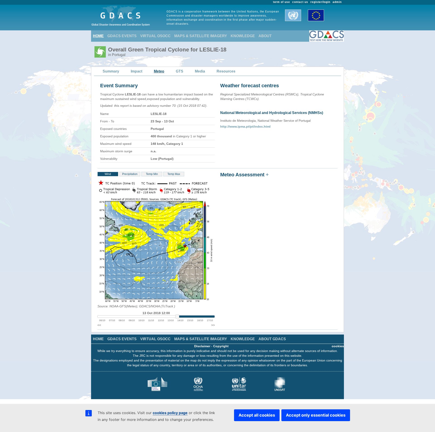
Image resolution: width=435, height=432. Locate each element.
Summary (111, 71)
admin (337, 2)
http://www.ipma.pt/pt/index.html (245, 126)
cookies (338, 346)
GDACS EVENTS (122, 36)
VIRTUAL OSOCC (155, 36)
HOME (98, 36)
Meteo (159, 71)
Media (200, 71)
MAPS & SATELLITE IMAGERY (200, 36)
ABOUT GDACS (272, 339)
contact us (300, 2)
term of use (281, 2)
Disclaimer (202, 346)
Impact (136, 71)
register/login (320, 2)
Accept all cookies (257, 415)
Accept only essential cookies (316, 415)
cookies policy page (170, 412)
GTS (179, 71)
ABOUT (265, 36)
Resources (226, 71)
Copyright (221, 346)
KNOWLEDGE (243, 36)
